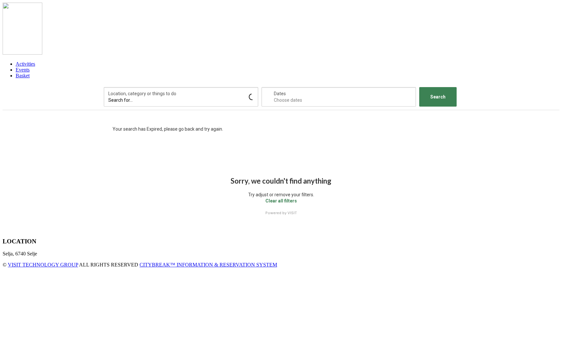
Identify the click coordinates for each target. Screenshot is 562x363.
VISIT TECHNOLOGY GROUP (43, 264)
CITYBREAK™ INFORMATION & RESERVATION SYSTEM (208, 264)
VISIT (292, 213)
